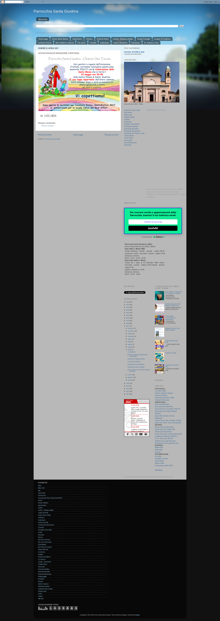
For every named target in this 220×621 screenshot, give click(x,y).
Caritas (126, 119)
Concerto (41, 527)
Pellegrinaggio (42, 576)
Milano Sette (159, 463)
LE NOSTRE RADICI (133, 361)
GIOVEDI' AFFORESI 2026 (134, 52)
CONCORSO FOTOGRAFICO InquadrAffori (170, 317)
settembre (131, 336)
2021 (128, 315)
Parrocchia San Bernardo (164, 427)
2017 (128, 326)
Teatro (40, 593)
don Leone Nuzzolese (45, 542)
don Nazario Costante (45, 547)
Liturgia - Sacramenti (44, 562)
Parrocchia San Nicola (163, 432)
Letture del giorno (120, 43)
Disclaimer (136, 43)
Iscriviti (153, 228)
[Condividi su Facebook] (52, 115)
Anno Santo (128, 138)
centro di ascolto (43, 522)
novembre (131, 331)
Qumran (158, 452)
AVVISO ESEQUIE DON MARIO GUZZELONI (172, 304)
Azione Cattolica (43, 503)
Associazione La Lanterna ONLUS (167, 409)
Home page (43, 39)
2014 (128, 388)
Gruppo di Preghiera (162, 39)
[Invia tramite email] (45, 115)
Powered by (147, 237)
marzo (130, 374)
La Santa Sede (160, 391)
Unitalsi (40, 596)
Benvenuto (42, 19)
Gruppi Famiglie (143, 39)
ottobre (130, 333)
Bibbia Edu (159, 447)
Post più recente (45, 135)
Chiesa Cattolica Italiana (164, 393)
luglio (129, 341)
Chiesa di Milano (161, 395)
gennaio (130, 380)
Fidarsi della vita (43, 549)
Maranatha (159, 450)
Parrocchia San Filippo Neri (165, 429)
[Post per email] (41, 115)
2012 (128, 394)
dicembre (131, 328)
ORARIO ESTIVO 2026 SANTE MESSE (172, 329)
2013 (128, 391)
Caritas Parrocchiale (44, 515)
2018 (128, 323)
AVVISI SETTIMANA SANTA (136, 359)
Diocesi (40, 537)
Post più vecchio (111, 135)
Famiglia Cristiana (161, 459)
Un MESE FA (131, 352)
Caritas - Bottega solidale (123, 39)
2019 (128, 320)
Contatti (93, 43)
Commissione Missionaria (46, 525)
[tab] (130, 401)
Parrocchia (128, 115)
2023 (128, 310)
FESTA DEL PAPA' (170, 353)
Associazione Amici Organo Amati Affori (50, 498)
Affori (39, 485)
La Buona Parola (44, 43)
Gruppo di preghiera (44, 557)
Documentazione (130, 143)
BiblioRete (158, 470)
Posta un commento (47, 126)
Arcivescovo (42, 495)
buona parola (42, 505)
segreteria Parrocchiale (45, 589)
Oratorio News (129, 117)
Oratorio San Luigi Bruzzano (165, 441)
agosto (130, 339)
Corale (40, 532)
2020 (128, 318)
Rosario (40, 581)
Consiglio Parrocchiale (45, 530)
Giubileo (40, 554)
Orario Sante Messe (60, 39)
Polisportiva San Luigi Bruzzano (166, 443)
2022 (128, 312)
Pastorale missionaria (132, 131)
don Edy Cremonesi (44, 539)
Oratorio (89, 39)
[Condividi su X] (50, 115)
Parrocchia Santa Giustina (56, 11)
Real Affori (41, 579)
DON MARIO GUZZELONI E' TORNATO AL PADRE (173, 292)
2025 (128, 304)
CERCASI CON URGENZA (135, 364)
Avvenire (158, 456)
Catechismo (77, 39)
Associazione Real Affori (164, 407)
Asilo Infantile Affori (162, 404)
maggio (130, 347)
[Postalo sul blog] (48, 115)
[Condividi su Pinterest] (55, 115)
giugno (130, 344)
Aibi (39, 490)
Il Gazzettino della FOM (164, 466)
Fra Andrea (41, 552)
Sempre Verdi (42, 591)
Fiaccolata (128, 140)
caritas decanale (43, 512)
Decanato (127, 145)
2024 (128, 307)
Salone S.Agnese (43, 584)
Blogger (137, 615)
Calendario (104, 43)
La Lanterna (41, 559)
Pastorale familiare (131, 126)
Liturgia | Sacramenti (131, 124)
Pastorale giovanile (131, 129)
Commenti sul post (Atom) (52, 139)
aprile (130, 349)
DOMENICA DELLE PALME (135, 367)
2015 (128, 386)
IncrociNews (159, 461)
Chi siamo (82, 43)
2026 (128, 302)
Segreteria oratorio (44, 586)
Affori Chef (41, 488)
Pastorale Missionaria (44, 574)
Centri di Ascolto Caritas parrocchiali (168, 434)
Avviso (40, 500)
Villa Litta (40, 598)
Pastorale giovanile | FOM (164, 398)
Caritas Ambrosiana (162, 400)
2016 (128, 383)
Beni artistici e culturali (65, 43)
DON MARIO (42, 544)
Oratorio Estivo (103, 39)
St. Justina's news (151, 43)
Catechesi (128, 122)
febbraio (130, 377)
